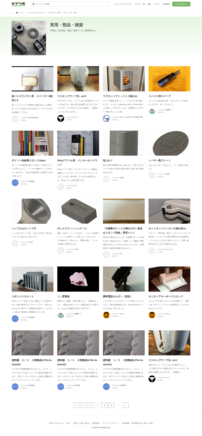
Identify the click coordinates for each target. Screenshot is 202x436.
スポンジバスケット (23, 296)
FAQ (68, 423)
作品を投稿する (181, 4)
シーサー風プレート (160, 160)
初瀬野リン (169, 110)
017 (121, 253)
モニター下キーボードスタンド (166, 296)
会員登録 (166, 4)
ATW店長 (31, 181)
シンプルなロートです (24, 228)
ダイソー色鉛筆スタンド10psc (29, 160)
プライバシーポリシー (111, 423)
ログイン (157, 4)
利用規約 (95, 423)
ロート (76, 117)
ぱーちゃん (169, 249)
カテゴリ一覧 (140, 4)
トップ (21, 13)
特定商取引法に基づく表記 (142, 423)
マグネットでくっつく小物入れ (120, 96)
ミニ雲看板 (63, 296)
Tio (75, 185)
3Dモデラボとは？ (56, 423)
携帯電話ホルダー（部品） (118, 296)
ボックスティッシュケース (72, 228)
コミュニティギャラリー (123, 4)
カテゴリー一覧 (54, 13)
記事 (149, 4)
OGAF (122, 178)
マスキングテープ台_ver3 (71, 96)
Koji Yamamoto (33, 117)
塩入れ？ (108, 160)
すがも (122, 314)
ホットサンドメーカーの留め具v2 (167, 228)
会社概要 (125, 423)
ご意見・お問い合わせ (81, 423)
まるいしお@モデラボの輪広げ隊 (131, 117)
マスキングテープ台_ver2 (163, 360)
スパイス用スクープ (160, 96)
